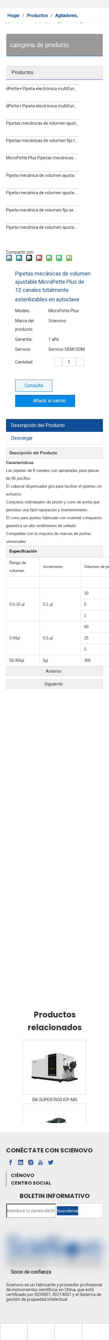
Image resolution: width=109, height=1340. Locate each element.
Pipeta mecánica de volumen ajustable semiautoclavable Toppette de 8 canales (42, 192)
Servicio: (23, 349)
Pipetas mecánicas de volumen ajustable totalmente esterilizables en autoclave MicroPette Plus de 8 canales (42, 123)
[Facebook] (10, 1162)
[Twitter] (50, 1162)
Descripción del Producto (38, 425)
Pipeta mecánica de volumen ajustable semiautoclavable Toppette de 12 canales (42, 175)
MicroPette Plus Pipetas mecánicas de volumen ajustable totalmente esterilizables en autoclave (42, 157)
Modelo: (22, 310)
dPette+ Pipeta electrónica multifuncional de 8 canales (42, 88)
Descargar (22, 438)
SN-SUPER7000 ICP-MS (54, 1099)
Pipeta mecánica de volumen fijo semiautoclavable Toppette (42, 210)
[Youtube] (40, 1162)
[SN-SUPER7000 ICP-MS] (54, 1067)
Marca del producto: (24, 325)
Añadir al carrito (49, 401)
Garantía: (23, 339)
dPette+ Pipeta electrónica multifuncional (42, 105)
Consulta (34, 385)
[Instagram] (30, 1162)
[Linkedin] (20, 1162)
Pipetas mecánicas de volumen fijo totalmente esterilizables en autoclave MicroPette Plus (42, 140)
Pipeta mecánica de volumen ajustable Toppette (42, 227)
